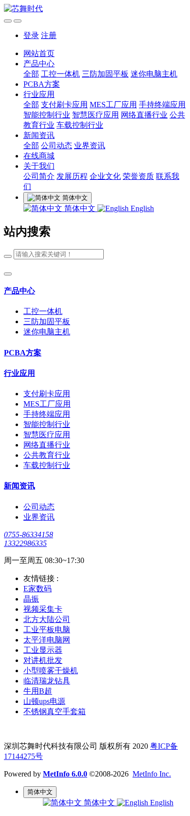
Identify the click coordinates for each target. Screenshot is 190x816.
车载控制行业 (80, 125)
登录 (31, 35)
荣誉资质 (138, 176)
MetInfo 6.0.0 (65, 774)
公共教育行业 (46, 455)
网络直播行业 (144, 115)
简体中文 (79, 208)
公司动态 (56, 145)
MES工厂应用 (113, 104)
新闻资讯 (39, 135)
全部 (31, 74)
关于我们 (39, 166)
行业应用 (39, 94)
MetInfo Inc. (152, 774)
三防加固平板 (105, 74)
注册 (49, 35)
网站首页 (39, 53)
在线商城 (39, 156)
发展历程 (72, 176)
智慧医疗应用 (95, 115)
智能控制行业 (46, 115)
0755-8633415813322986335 (28, 538)
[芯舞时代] (95, 9)
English (141, 208)
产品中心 (39, 63)
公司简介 (39, 176)
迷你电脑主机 (154, 74)
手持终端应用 (162, 104)
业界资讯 (89, 145)
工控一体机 (60, 74)
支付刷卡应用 (64, 104)
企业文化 (105, 176)
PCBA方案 (41, 84)
